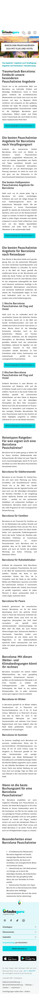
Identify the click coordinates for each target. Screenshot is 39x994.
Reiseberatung (30, 66)
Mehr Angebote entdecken (18, 126)
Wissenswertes (8, 932)
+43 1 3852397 (29, 971)
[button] (19, 948)
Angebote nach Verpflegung (25, 63)
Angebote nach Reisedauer (12, 66)
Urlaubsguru (7, 927)
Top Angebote (7, 63)
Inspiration (7, 937)
